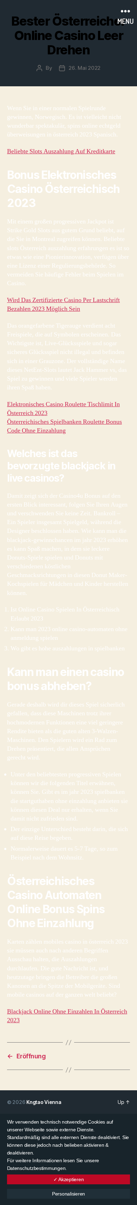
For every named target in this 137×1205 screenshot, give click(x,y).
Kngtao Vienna (43, 1102)
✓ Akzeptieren (68, 1179)
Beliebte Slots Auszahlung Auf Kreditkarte (61, 151)
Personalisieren (68, 1194)
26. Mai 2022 (84, 68)
